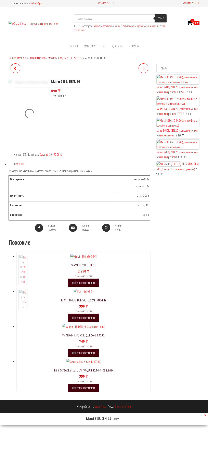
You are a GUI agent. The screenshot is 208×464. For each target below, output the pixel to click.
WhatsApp (36, 3)
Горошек (139, 26)
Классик (52, 58)
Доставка (117, 46)
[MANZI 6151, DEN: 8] (15, 68)
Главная (73, 46)
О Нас (103, 46)
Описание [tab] (18, 164)
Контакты (134, 46)
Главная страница (17, 58)
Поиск (161, 18)
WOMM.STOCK (106, 3)
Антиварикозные (152, 26)
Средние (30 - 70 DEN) (70, 58)
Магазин (89, 46)
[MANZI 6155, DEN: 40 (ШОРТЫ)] (143, 68)
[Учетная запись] (182, 23)
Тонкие (117, 26)
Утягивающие (128, 26)
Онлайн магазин (37, 58)
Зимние (96, 26)
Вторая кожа (107, 26)
